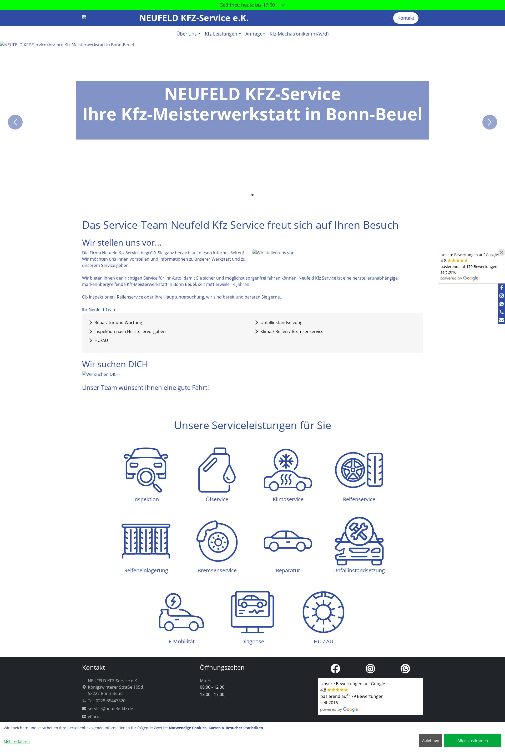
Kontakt (405, 18)
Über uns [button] (186, 34)
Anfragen (255, 34)
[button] (248, 195)
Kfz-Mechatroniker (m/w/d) (299, 34)
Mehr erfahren (17, 741)
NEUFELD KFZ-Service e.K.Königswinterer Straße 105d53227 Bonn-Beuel (115, 687)
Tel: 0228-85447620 (106, 701)
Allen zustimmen (472, 740)
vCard (93, 716)
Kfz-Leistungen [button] (221, 34)
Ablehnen (430, 740)
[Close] (501, 252)
